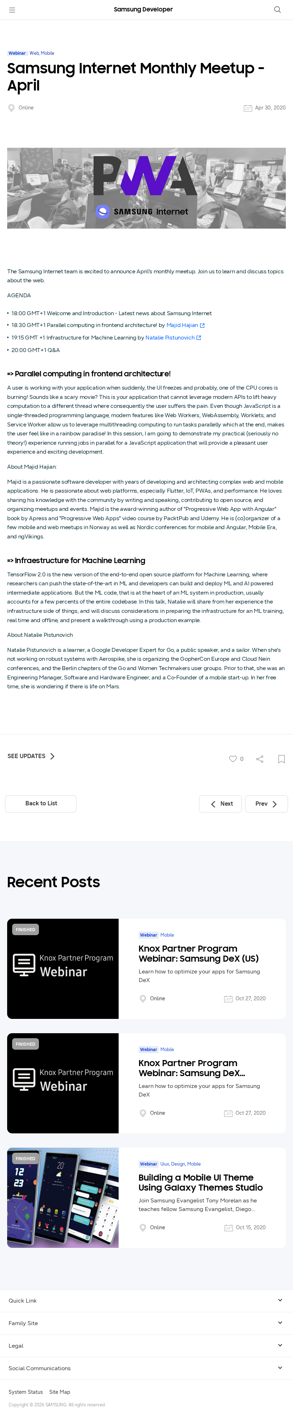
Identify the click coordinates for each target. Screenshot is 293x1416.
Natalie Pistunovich (169, 337)
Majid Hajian (182, 325)
